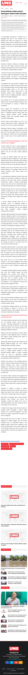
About (3, 669)
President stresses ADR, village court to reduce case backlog (17, 625)
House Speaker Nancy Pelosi (16, 443)
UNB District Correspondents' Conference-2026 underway (15, 582)
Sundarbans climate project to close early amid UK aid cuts (13, 569)
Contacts (13, 670)
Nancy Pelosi (5, 443)
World (6, 8)
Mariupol (13, 446)
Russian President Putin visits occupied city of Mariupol (13, 506)
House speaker (5, 446)
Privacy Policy (11, 669)
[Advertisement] (14, 468)
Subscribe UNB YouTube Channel (10, 441)
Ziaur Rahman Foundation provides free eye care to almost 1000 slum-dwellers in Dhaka (17, 577)
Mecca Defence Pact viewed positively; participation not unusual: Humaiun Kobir (17, 615)
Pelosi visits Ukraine (6, 448)
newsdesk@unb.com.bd (14, 659)
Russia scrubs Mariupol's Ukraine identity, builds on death (14, 544)
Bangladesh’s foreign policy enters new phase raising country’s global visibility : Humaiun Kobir (17, 630)
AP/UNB (5, 17)
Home (2, 8)
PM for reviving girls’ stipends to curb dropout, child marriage (17, 610)
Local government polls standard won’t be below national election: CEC (12, 607)
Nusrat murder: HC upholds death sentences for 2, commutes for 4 (16, 620)
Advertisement (21, 669)
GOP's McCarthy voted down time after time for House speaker (14, 525)
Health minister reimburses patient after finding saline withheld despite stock (16, 572)
